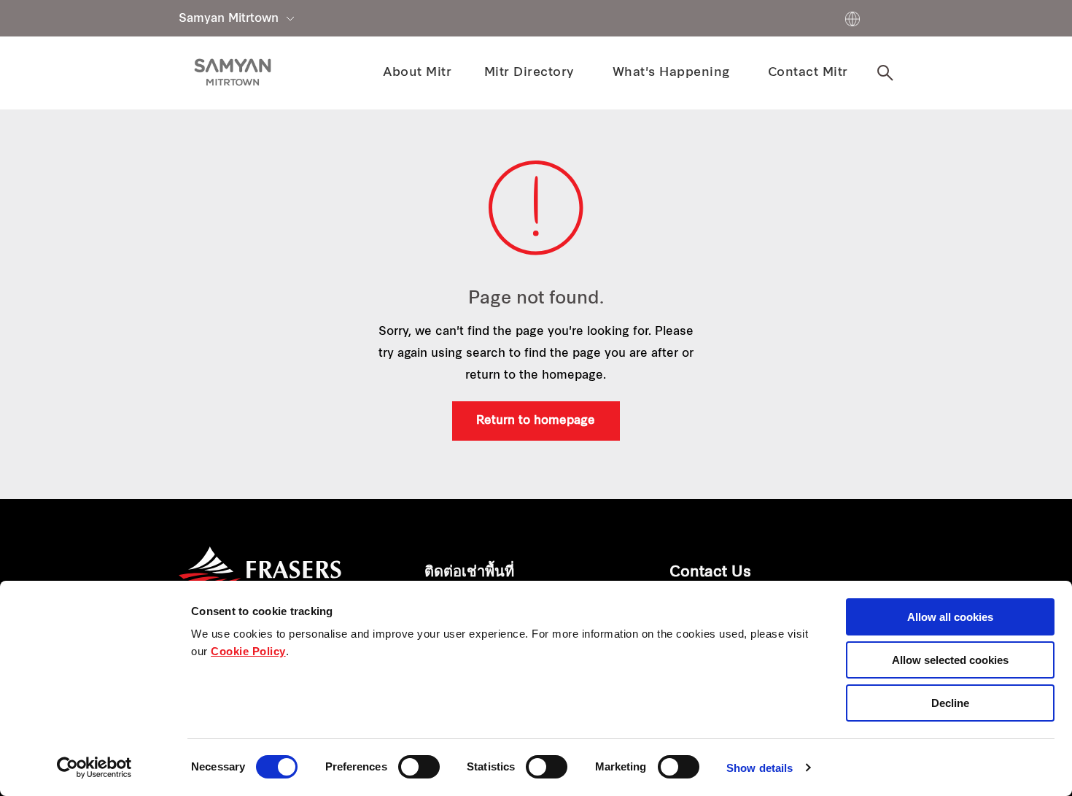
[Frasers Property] (260, 577)
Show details (759, 768)
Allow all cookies (950, 617)
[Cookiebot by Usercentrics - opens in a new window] (94, 767)
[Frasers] (233, 72)
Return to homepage (535, 421)
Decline (950, 703)
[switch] (419, 766)
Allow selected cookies (950, 660)
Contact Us (710, 572)
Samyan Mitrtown (229, 19)
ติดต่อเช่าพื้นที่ (469, 572)
